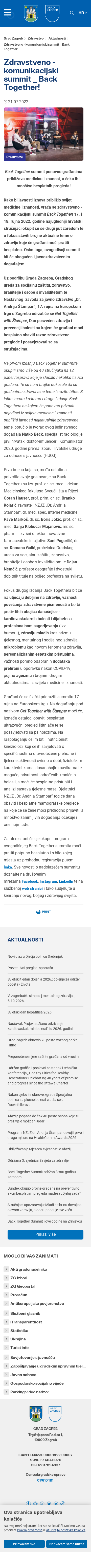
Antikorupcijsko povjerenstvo (37, 1303)
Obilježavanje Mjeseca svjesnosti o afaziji (39, 1149)
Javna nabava (23, 1375)
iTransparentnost (26, 1322)
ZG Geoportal (22, 1286)
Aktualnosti (57, 38)
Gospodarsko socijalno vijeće (37, 1383)
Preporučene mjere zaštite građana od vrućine (43, 1057)
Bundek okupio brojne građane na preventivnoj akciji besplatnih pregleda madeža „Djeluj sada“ (44, 1190)
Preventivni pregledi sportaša (30, 968)
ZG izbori (18, 1278)
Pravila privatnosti (29, 1530)
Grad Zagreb (13, 38)
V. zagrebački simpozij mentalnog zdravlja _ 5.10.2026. (41, 998)
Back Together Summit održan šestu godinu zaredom (42, 1174)
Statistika (19, 1330)
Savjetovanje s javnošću (32, 1357)
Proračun (18, 1295)
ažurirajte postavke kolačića (65, 1530)
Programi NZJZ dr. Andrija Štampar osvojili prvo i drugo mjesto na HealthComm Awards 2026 (45, 1135)
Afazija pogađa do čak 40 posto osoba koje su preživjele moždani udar (43, 1118)
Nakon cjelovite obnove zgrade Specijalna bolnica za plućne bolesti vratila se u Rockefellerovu (40, 1100)
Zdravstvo (36, 38)
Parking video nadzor (29, 1392)
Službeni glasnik (25, 1313)
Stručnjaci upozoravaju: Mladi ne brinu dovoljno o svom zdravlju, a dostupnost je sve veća (44, 1207)
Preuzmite (14, 157)
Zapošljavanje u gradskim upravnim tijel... (48, 1366)
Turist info (19, 1347)
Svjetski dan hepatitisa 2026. (30, 1012)
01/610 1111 (45, 1480)
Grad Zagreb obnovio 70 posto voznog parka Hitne (43, 1042)
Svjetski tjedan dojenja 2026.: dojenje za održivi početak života (44, 981)
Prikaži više (45, 1234)
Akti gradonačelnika (28, 1269)
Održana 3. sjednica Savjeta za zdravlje (38, 1160)
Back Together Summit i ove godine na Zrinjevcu (45, 1221)
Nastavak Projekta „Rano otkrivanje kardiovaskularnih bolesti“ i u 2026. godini (40, 1026)
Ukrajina (18, 1339)
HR (82, 13)
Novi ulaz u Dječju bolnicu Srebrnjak (35, 956)
